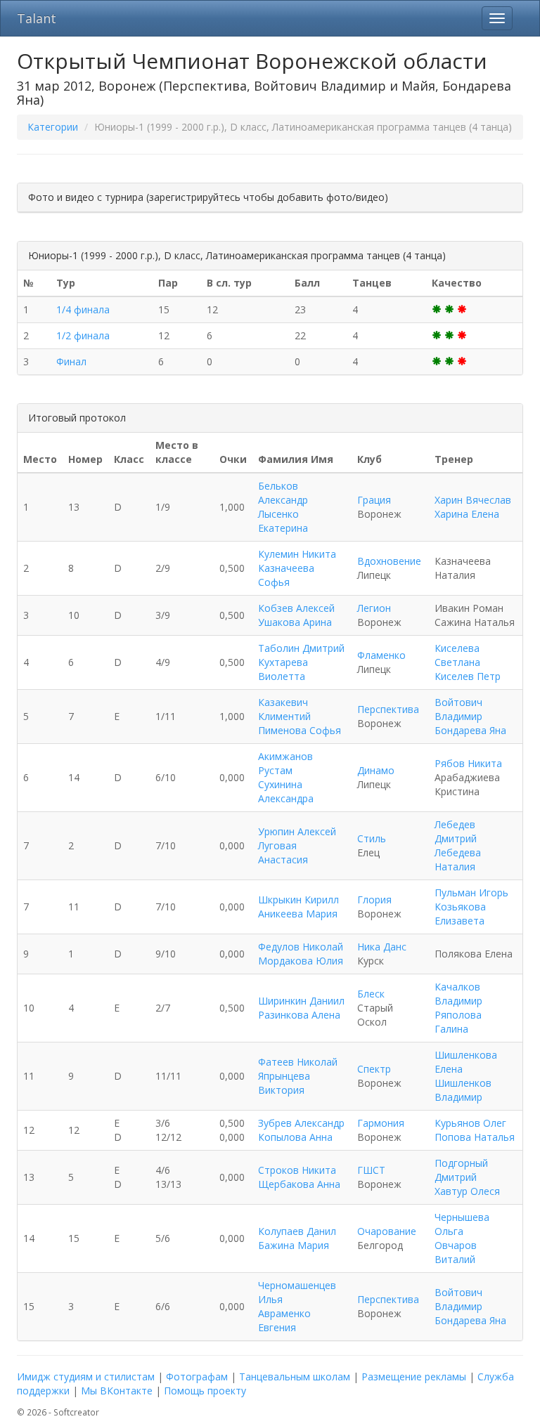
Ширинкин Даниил (301, 1000)
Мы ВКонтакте (117, 1390)
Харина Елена (467, 514)
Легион (374, 608)
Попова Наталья (475, 1137)
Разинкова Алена (299, 1014)
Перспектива (388, 709)
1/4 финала (83, 309)
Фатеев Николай (298, 1061)
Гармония (380, 1123)
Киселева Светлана (457, 655)
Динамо (375, 770)
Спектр (374, 1068)
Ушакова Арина (295, 622)
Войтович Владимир (458, 709)
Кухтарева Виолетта (283, 669)
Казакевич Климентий (284, 709)
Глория (374, 899)
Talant (36, 18)
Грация (374, 499)
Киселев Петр (468, 676)
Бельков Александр (283, 492)
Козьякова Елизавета (460, 913)
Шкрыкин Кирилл (298, 899)
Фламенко (381, 655)
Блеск (371, 993)
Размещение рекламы (413, 1376)
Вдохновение (389, 561)
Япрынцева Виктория (284, 1083)
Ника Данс (381, 946)
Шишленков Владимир (463, 1090)
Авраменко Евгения (284, 1320)
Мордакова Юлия (300, 960)
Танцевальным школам (294, 1376)
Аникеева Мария (298, 913)
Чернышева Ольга (462, 1224)
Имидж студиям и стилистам (86, 1376)
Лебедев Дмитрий (456, 831)
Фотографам (197, 1376)
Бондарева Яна (470, 730)
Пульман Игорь (471, 892)
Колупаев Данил (297, 1231)
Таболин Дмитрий (301, 648)
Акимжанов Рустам (285, 763)
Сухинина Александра (286, 791)
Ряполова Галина (458, 1021)
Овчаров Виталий (456, 1252)
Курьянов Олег (470, 1123)
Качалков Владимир (458, 993)
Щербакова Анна (299, 1184)
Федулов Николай (300, 946)
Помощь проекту (205, 1390)
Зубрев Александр (301, 1123)
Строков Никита (297, 1170)
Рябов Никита (468, 763)
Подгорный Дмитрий (461, 1170)
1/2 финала (83, 335)
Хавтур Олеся (467, 1191)
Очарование (386, 1231)
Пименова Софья (299, 730)
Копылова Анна (295, 1137)
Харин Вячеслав (473, 499)
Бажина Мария (293, 1245)
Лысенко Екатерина (283, 521)
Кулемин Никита (297, 554)
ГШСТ (371, 1170)
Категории (52, 126)
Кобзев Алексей (296, 608)
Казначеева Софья (286, 575)
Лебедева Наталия (458, 859)
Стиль (371, 838)
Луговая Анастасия (283, 852)
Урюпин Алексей (297, 831)
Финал (71, 361)
